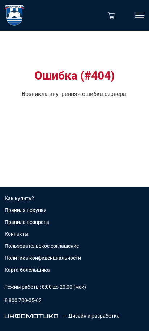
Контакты (17, 234)
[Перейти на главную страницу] (14, 15)
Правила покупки (26, 210)
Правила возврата (27, 222)
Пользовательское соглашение (42, 246)
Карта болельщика (27, 270)
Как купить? (19, 198)
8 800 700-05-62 (23, 300)
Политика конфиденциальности (43, 258)
